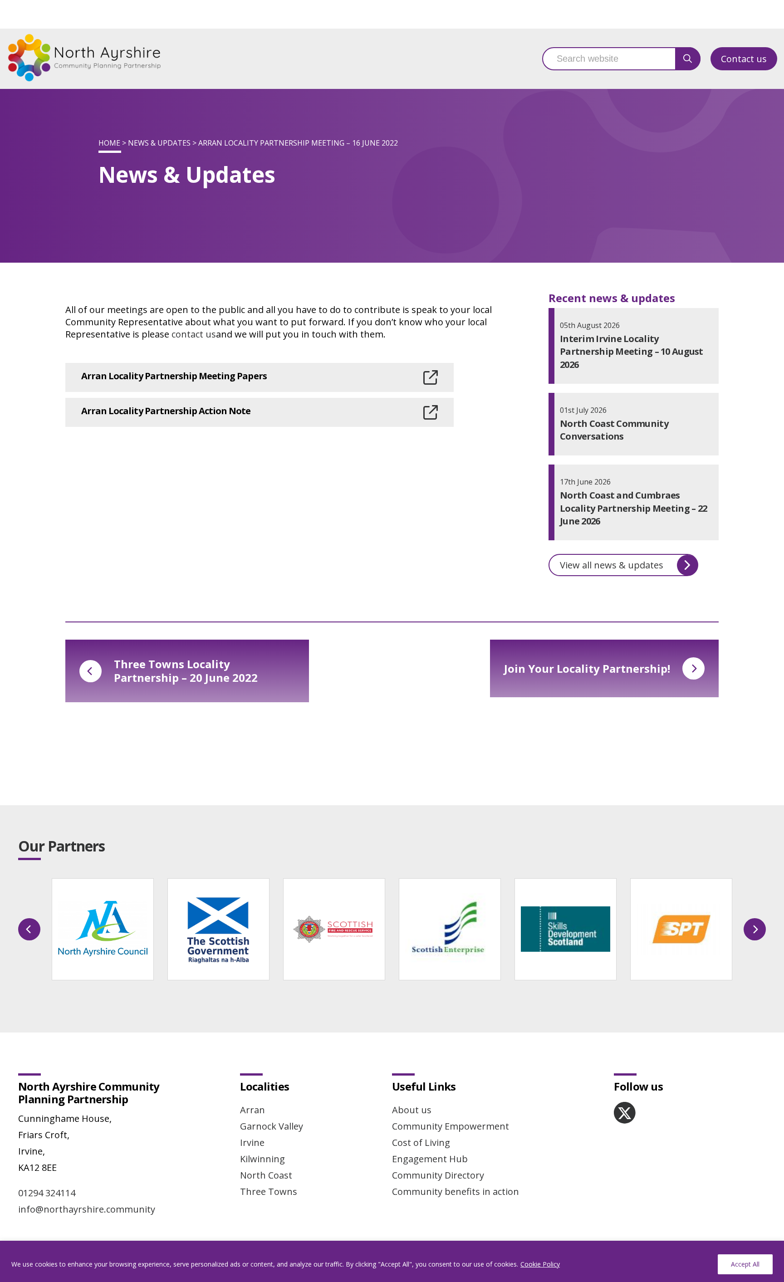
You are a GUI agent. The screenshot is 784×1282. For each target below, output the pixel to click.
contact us (194, 334)
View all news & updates (611, 565)
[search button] (688, 58)
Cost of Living (421, 1142)
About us (411, 1110)
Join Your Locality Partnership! (587, 668)
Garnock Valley (271, 1126)
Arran (252, 1110)
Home (109, 143)
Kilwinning (262, 1159)
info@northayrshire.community (86, 1209)
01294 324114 (46, 1193)
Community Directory (438, 1175)
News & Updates (159, 143)
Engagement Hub (430, 1159)
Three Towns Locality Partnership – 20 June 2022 (186, 670)
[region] (392, 1261)
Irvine (252, 1142)
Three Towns (268, 1191)
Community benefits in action (455, 1191)
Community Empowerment (450, 1126)
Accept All (745, 1264)
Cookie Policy (540, 1264)
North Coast (266, 1175)
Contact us (744, 59)
